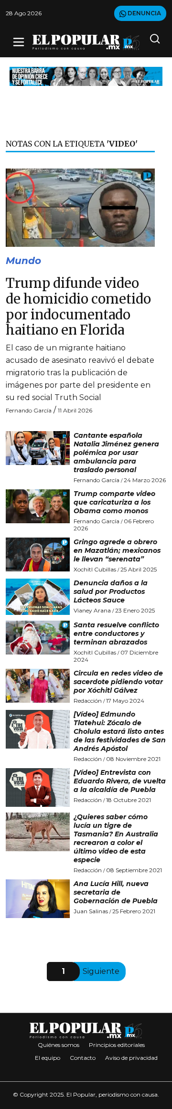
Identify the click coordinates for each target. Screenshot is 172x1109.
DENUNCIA (143, 13)
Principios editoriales (117, 1044)
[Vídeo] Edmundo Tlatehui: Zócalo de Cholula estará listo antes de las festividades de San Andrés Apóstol (120, 731)
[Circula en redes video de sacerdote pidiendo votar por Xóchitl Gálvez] (38, 686)
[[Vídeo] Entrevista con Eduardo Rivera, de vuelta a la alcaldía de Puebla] (38, 787)
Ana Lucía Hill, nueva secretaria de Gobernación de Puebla (116, 892)
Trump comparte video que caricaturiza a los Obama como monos (114, 502)
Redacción (88, 700)
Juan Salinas (91, 911)
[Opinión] (86, 75)
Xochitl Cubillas (95, 569)
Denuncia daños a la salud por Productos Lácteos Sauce (111, 591)
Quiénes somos (58, 1044)
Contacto (83, 1057)
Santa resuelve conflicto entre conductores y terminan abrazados (116, 633)
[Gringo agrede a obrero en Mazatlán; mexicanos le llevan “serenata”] (38, 554)
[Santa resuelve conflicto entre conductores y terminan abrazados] (38, 638)
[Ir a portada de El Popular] (86, 42)
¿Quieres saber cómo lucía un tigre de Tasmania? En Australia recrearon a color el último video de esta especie (116, 838)
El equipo (47, 1057)
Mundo (23, 260)
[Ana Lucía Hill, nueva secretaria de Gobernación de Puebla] (38, 898)
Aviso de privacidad (131, 1057)
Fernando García (29, 410)
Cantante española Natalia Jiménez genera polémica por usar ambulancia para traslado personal (116, 452)
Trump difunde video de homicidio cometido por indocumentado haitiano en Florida (78, 306)
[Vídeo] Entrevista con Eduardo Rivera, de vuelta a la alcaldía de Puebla (120, 781)
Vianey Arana (92, 610)
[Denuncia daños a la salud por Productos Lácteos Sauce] (38, 597)
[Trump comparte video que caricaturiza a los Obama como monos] (38, 506)
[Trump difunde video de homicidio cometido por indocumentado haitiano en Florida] (80, 206)
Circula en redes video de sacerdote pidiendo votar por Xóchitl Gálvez (118, 682)
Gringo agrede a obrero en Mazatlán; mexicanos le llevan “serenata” (117, 550)
